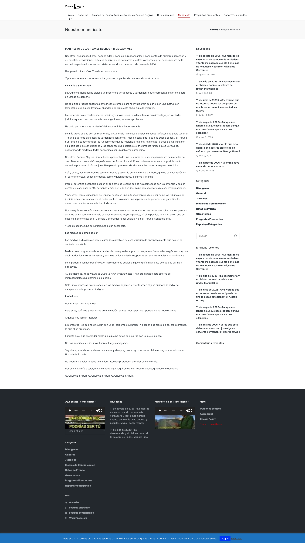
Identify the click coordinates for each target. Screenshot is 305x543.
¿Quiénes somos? (210, 408)
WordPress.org (78, 517)
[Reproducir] (69, 410)
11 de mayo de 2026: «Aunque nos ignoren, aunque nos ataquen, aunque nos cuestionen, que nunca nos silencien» (218, 127)
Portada (214, 29)
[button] (235, 236)
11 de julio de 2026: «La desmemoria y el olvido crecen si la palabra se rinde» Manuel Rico (218, 85)
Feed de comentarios (81, 512)
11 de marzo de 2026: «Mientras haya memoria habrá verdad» (217, 164)
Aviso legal (206, 413)
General (201, 193)
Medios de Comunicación (211, 203)
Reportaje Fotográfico (209, 224)
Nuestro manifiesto (211, 424)
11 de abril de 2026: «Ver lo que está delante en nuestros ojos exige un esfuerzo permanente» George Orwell (218, 148)
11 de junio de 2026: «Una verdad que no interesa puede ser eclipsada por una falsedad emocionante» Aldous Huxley (217, 105)
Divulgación (203, 188)
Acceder (74, 502)
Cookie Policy (208, 418)
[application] (85, 411)
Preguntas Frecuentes (209, 219)
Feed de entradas (79, 507)
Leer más (236, 538)
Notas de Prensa (206, 208)
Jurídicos (201, 198)
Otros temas (203, 213)
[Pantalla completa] (100, 410)
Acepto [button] (225, 538)
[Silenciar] (97, 410)
